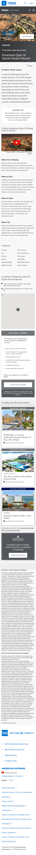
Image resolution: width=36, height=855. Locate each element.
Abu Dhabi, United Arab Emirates (15, 50)
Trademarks (6, 810)
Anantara (6, 45)
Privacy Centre (7, 801)
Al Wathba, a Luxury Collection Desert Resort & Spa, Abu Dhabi (17, 437)
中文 (11, 780)
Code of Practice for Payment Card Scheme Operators (15, 839)
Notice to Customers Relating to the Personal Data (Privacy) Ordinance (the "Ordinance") (16, 819)
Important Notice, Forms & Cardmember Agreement (17, 794)
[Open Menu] (4, 3)
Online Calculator (8, 788)
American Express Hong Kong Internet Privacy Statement (16, 830)
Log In (31, 3)
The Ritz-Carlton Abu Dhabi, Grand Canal (18, 477)
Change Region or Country (12, 776)
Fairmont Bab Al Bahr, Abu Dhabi (17, 517)
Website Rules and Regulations (13, 806)
